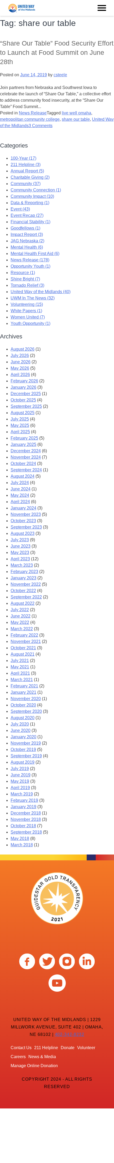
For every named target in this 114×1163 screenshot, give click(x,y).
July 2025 (20, 419)
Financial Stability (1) (30, 222)
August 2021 (22, 654)
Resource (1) (23, 272)
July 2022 (20, 609)
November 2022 (26, 584)
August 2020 (22, 717)
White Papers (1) (26, 310)
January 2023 (23, 578)
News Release (33, 113)
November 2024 (26, 457)
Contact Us (21, 1047)
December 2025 (26, 393)
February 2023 (24, 571)
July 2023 (20, 540)
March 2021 (22, 679)
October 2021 (23, 648)
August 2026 (22, 349)
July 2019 (20, 768)
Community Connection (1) (36, 190)
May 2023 (20, 552)
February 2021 (24, 686)
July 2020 (20, 724)
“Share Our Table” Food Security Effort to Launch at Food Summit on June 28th (56, 52)
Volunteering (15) (27, 304)
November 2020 (26, 698)
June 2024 (20, 489)
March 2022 (22, 629)
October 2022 (23, 590)
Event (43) (20, 209)
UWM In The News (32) (33, 298)
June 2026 (20, 362)
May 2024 (20, 495)
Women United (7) (28, 317)
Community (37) (26, 183)
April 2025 (20, 432)
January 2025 (23, 444)
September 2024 (26, 470)
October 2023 (23, 520)
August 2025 (22, 412)
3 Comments (40, 125)
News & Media (42, 1056)
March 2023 (22, 565)
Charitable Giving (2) (30, 177)
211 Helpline (46, 1047)
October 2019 (23, 749)
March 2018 (22, 845)
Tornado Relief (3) (27, 285)
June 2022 (20, 616)
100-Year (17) (23, 158)
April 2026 (20, 374)
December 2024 (26, 451)
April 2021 (20, 673)
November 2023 (26, 514)
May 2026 (20, 368)
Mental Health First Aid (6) (35, 253)
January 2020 (23, 737)
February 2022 (24, 635)
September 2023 (26, 527)
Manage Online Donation (34, 1065)
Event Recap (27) (27, 215)
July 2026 (20, 355)
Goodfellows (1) (25, 228)
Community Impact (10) (32, 196)
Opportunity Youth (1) (30, 266)
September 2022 (26, 597)
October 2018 (23, 826)
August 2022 (22, 603)
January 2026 (23, 387)
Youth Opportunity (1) (30, 323)
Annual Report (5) (27, 171)
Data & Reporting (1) (30, 202)
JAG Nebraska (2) (27, 241)
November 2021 (26, 641)
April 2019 (20, 787)
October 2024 (23, 463)
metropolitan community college (30, 119)
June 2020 (20, 730)
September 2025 (26, 406)
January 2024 (23, 508)
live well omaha (76, 113)
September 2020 (26, 711)
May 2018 (20, 838)
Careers (18, 1056)
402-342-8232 (69, 1034)
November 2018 (26, 819)
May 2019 (20, 781)
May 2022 (20, 622)
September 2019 (26, 756)
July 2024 (20, 482)
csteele (60, 75)
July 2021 (20, 660)
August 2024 (22, 476)
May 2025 (20, 425)
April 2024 (20, 501)
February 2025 (24, 438)
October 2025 (23, 400)
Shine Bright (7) (25, 279)
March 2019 (22, 794)
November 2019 (26, 743)
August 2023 (22, 533)
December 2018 (26, 813)
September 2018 (26, 832)
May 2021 (20, 667)
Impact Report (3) (27, 234)
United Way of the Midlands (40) (41, 291)
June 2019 (20, 775)
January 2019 (23, 806)
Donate (67, 1047)
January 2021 (23, 692)
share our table (76, 119)
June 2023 (20, 546)
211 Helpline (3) (26, 164)
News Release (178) (30, 260)
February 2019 (24, 800)
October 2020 (23, 705)
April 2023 (20, 559)
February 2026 (24, 381)
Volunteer (86, 1047)
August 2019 (22, 762)
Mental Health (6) (27, 247)
